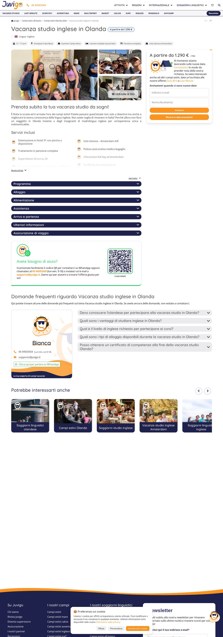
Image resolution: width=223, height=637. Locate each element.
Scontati (47, 13)
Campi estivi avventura (60, 626)
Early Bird (171, 80)
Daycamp (169, 13)
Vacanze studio (10, 13)
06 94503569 (38, 5)
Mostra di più (17, 170)
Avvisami (179, 110)
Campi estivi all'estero (31, 20)
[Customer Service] (214, 616)
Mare (76, 13)
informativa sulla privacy (108, 622)
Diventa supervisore (19, 621)
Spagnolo (153, 13)
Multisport (90, 13)
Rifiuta (101, 628)
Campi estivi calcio (57, 621)
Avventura (63, 13)
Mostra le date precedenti (179, 117)
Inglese (140, 13)
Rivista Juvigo (15, 616)
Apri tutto (133, 178)
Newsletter (213, 13)
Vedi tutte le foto (125, 94)
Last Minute (186, 80)
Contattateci (181, 67)
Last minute (30, 13)
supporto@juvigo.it (28, 274)
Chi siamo (13, 612)
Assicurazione (16, 626)
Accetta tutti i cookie (137, 628)
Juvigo (16, 20)
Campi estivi (54, 612)
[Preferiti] (212, 5)
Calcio (117, 13)
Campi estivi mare (57, 616)
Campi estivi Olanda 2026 (55, 20)
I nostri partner (16, 631)
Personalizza (116, 628)
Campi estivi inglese (58, 631)
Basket (105, 13)
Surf (128, 13)
